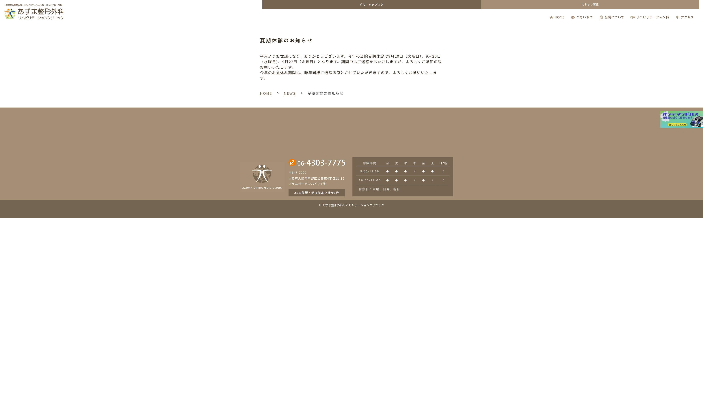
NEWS (290, 93)
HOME (266, 93)
